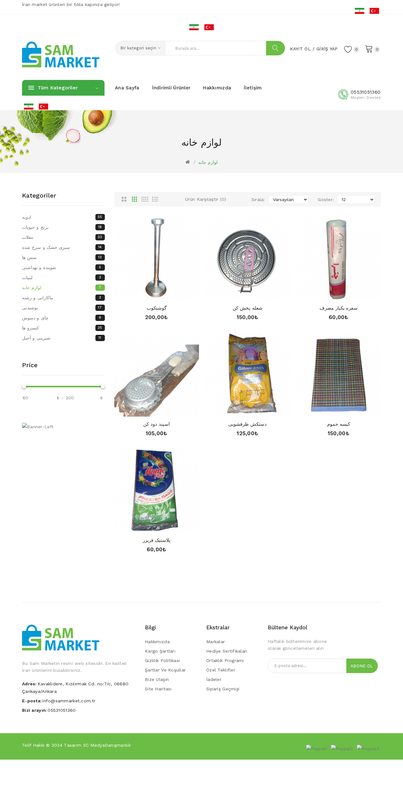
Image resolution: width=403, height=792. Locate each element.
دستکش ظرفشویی (247, 424)
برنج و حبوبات (62, 227)
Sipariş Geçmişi (222, 688)
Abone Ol (361, 665)
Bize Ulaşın (157, 679)
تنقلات (62, 237)
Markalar (215, 641)
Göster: (326, 199)
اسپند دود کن (156, 424)
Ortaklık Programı (225, 660)
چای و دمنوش (61, 317)
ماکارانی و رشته (61, 297)
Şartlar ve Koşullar (165, 669)
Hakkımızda (157, 641)
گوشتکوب (157, 308)
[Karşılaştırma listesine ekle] (168, 294)
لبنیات (61, 277)
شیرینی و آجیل (61, 337)
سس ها (62, 257)
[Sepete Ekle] (144, 294)
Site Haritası (158, 688)
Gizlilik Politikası (162, 660)
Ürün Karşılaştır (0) (205, 199)
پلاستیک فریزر (156, 540)
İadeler (213, 679)
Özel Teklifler (220, 669)
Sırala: (258, 199)
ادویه (62, 217)
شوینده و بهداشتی (61, 267)
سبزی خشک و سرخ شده (62, 247)
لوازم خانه (208, 162)
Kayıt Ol (300, 48)
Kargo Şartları (160, 651)
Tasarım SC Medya (84, 745)
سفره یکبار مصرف (339, 308)
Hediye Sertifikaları (226, 651)
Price (29, 365)
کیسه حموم (338, 424)
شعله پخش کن (248, 308)
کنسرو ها (62, 327)
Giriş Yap (327, 48)
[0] (369, 48)
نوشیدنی (62, 307)
